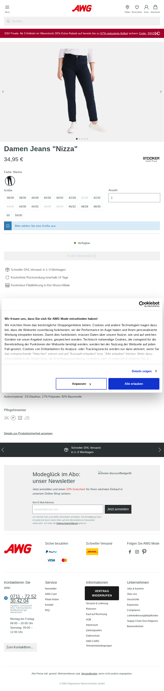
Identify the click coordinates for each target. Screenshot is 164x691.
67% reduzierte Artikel (114, 33)
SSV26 (152, 33)
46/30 (59, 206)
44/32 (35, 206)
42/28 (72, 197)
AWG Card (51, 594)
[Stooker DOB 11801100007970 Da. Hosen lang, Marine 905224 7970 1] (82, 92)
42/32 (97, 197)
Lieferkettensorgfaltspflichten (142, 615)
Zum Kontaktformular (21, 647)
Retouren (91, 608)
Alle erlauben (134, 383)
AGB (88, 619)
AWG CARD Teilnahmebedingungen (99, 643)
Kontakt (49, 604)
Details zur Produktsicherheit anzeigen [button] (28, 433)
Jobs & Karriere (135, 588)
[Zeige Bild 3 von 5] (82, 139)
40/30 (47, 197)
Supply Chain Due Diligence (142, 621)
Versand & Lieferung (97, 603)
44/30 (22, 206)
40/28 (35, 197)
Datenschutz (93, 635)
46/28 (47, 206)
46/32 (72, 206)
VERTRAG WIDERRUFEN (102, 593)
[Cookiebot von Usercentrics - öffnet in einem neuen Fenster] (141, 304)
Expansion (133, 604)
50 (8, 215)
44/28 (10, 206)
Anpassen (79, 383)
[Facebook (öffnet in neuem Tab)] (130, 552)
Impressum (92, 625)
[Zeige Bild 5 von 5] (87, 139)
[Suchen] (7, 21)
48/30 (97, 206)
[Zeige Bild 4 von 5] (84, 139)
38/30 (22, 197)
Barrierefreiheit (135, 626)
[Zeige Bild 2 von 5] (79, 139)
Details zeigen (142, 371)
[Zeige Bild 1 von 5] (77, 139)
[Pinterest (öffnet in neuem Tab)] (144, 552)
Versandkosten (89, 673)
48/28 (84, 206)
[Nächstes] (161, 91)
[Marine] (10, 181)
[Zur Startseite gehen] (82, 8)
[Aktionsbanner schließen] (157, 33)
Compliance (133, 610)
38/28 (10, 197)
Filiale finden (52, 599)
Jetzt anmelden (118, 509)
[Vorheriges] (3, 91)
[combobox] (85, 21)
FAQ (47, 610)
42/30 (84, 197)
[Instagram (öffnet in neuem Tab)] (137, 552)
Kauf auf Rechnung (96, 614)
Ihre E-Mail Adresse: (43, 502)
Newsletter (51, 588)
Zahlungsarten (94, 630)
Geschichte (133, 599)
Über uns (132, 594)
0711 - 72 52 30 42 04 (23, 598)
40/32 (59, 197)
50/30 (18, 215)
